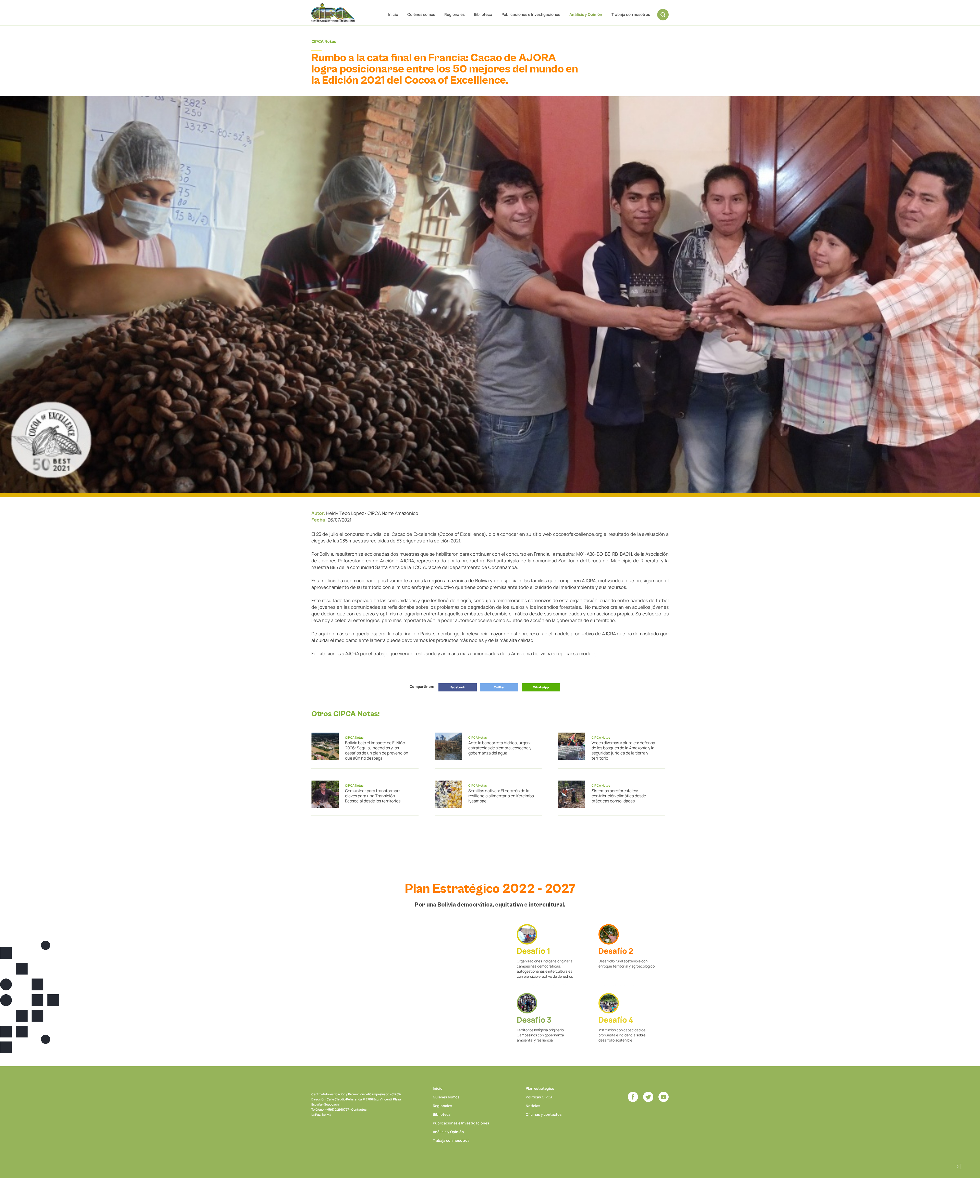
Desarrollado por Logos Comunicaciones (957, 1166)
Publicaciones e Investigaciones (530, 14)
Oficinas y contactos (544, 1114)
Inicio (393, 14)
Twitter (499, 687)
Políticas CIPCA (539, 1097)
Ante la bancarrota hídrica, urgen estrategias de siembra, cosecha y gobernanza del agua (499, 747)
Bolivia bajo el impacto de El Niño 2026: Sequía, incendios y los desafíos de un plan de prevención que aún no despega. (376, 750)
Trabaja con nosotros (630, 14)
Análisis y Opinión (585, 14)
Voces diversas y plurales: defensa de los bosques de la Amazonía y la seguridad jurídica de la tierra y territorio (623, 750)
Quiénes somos (421, 14)
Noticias (533, 1105)
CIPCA (333, 12)
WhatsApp (541, 687)
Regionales (454, 14)
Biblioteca (483, 14)
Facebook (457, 687)
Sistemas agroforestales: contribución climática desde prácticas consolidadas (619, 795)
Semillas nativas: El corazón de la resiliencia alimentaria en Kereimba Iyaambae (501, 795)
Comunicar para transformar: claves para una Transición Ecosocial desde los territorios (372, 795)
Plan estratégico (540, 1088)
